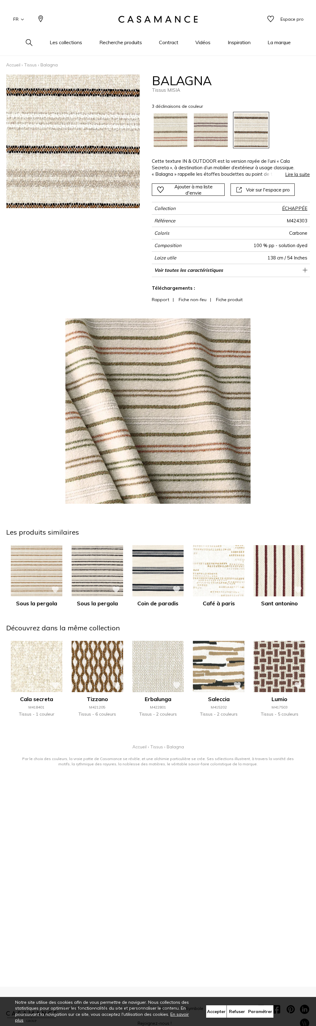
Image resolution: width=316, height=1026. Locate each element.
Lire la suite (297, 174)
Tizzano (97, 699)
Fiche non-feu (192, 299)
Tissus (30, 65)
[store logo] (158, 19)
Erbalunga (158, 699)
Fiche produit (229, 299)
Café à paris (219, 603)
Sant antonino (279, 603)
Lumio (279, 699)
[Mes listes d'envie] (270, 19)
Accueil (13, 65)
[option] (171, 130)
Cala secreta (36, 699)
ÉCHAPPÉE (294, 208)
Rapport (160, 299)
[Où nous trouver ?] (40, 19)
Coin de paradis (157, 603)
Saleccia (219, 699)
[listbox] (227, 130)
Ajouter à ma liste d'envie (193, 189)
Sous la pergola (36, 603)
